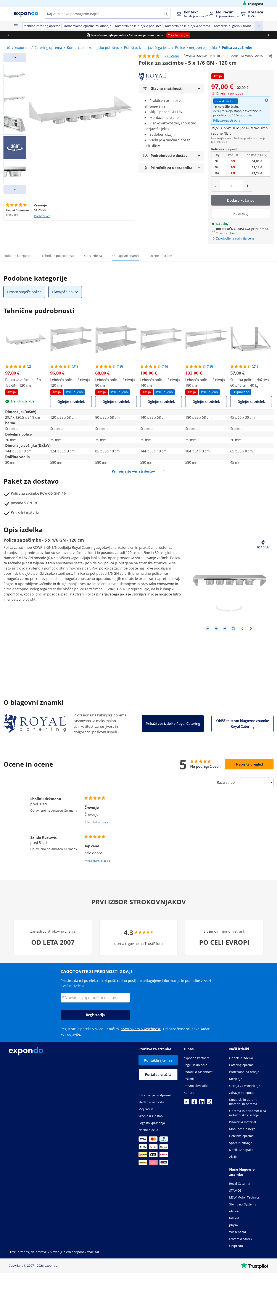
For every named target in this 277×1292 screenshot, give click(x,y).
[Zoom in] (216, 628)
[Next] (14, 189)
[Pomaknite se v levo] (8, 35)
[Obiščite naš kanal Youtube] (186, 1103)
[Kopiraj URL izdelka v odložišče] (270, 56)
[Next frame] (250, 628)
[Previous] (14, 57)
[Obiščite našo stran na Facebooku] (194, 1103)
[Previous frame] (242, 628)
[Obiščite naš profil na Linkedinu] (202, 1103)
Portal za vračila (158, 1074)
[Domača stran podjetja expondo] (8, 47)
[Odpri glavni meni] (15, 26)
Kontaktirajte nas (158, 1060)
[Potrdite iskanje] (165, 14)
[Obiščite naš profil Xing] (209, 1103)
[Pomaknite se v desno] (268, 35)
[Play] (207, 628)
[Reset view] (233, 628)
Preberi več (42, 216)
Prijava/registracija (226, 120)
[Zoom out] (224, 628)
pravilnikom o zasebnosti (141, 1029)
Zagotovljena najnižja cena (235, 238)
